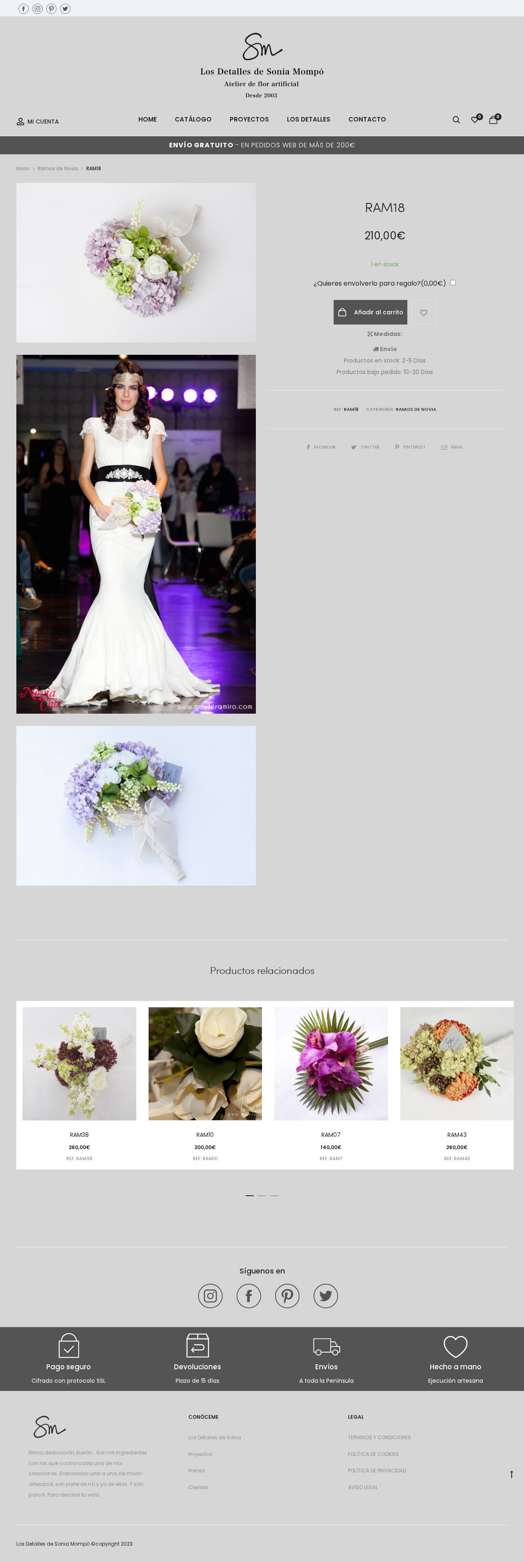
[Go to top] (512, 1474)
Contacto (367, 119)
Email (457, 447)
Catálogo (193, 119)
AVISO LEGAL (363, 1487)
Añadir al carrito (377, 312)
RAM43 (457, 1135)
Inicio (22, 168)
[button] (250, 1194)
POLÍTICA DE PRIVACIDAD (377, 1470)
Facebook (325, 447)
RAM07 (331, 1135)
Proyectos (249, 119)
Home (147, 119)
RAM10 (205, 1135)
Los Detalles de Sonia (214, 1437)
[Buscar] (456, 119)
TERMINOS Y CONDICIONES (379, 1437)
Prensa (196, 1470)
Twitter (371, 447)
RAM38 (79, 1135)
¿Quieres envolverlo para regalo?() (380, 283)
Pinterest (415, 447)
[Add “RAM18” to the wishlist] (423, 312)
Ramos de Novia (58, 168)
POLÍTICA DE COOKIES (373, 1454)
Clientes (198, 1487)
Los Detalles (308, 119)
